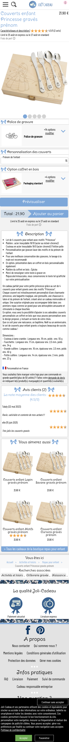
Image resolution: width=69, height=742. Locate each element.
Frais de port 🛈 (8, 38)
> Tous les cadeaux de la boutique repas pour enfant (34, 549)
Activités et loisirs (12, 575)
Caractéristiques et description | (15, 30)
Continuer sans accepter (53, 702)
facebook (28, 630)
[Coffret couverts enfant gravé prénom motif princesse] (34, 109)
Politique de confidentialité (13, 730)
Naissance (59, 575)
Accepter (24, 738)
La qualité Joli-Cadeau (34, 590)
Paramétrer (44, 738)
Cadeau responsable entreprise (34, 687)
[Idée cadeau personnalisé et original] (41, 7)
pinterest (40, 630)
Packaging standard (33, 183)
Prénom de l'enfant (11, 157)
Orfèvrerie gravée (37, 575)
